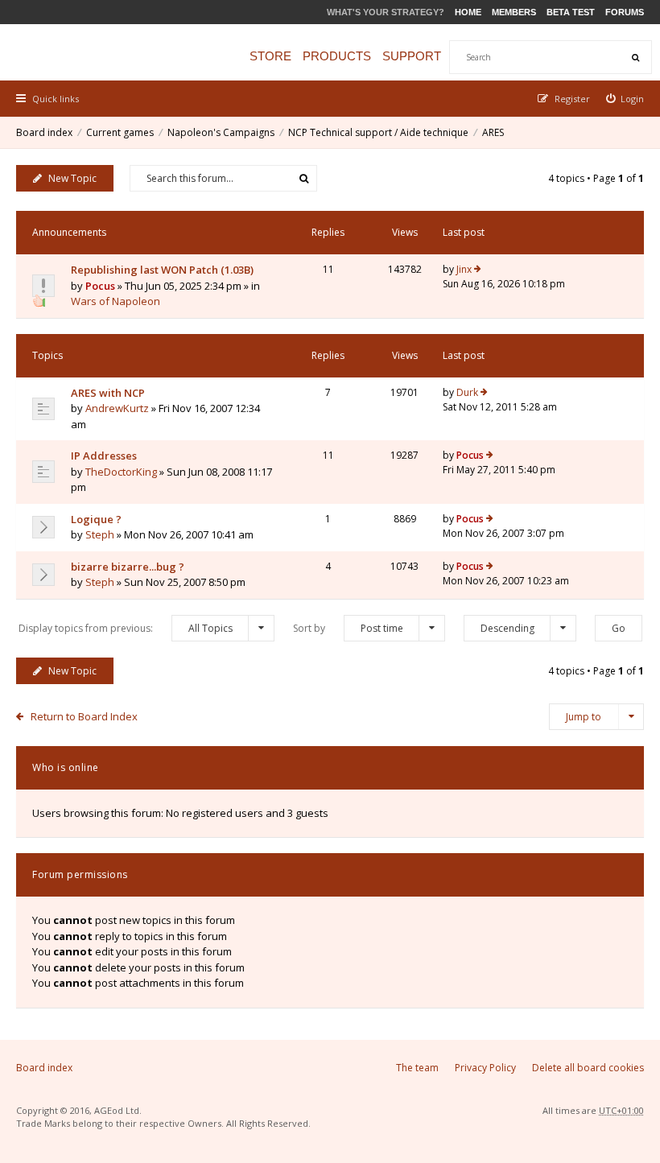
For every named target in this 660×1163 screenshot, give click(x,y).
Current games (120, 132)
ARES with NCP (108, 393)
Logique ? (96, 519)
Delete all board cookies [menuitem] (588, 1067)
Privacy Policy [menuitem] (485, 1067)
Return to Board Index (84, 716)
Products (337, 56)
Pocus (100, 285)
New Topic (72, 178)
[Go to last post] (477, 269)
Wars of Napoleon (115, 301)
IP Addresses (104, 455)
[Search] (635, 57)
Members (514, 12)
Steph (99, 534)
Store (270, 56)
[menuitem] (625, 99)
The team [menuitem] (417, 1067)
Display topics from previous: (126, 628)
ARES (493, 132)
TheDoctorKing (121, 471)
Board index (44, 132)
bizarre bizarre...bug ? (127, 566)
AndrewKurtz (117, 408)
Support (411, 56)
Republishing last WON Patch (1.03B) (162, 269)
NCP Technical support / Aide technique (378, 132)
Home (468, 12)
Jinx (464, 269)
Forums (624, 12)
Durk (467, 392)
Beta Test (571, 12)
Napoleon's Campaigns (220, 132)
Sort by (348, 628)
